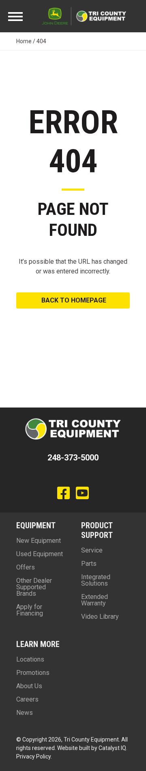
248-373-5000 (73, 457)
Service (92, 550)
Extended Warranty (94, 600)
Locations (30, 659)
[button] (73, 300)
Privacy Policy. (34, 756)
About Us (29, 686)
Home (24, 41)
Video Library (100, 616)
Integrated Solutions (95, 580)
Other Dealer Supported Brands (34, 587)
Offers (25, 567)
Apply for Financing (29, 610)
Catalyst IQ (112, 748)
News (24, 712)
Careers (27, 699)
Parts (89, 563)
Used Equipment (39, 554)
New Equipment (38, 540)
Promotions (32, 672)
